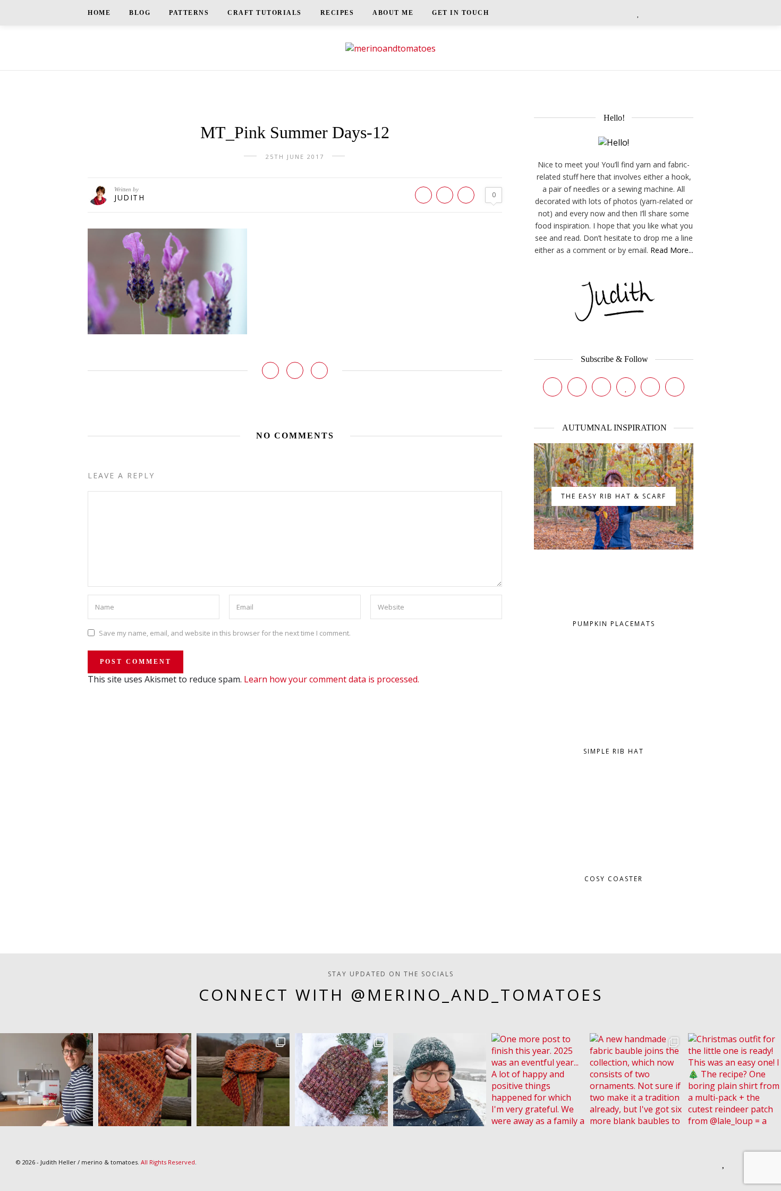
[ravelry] (650, 13)
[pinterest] (626, 13)
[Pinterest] (601, 386)
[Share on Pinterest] (444, 195)
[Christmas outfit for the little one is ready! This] (734, 1079)
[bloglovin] (638, 13)
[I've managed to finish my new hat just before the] (341, 1079)
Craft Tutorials (264, 12)
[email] (664, 13)
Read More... (671, 250)
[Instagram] (577, 386)
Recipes (337, 12)
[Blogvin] (625, 386)
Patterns (189, 12)
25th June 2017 (295, 157)
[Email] (674, 386)
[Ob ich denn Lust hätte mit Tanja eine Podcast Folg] (46, 1079)
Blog (139, 12)
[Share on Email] (465, 195)
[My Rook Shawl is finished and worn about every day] (243, 1079)
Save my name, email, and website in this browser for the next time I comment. (225, 632)
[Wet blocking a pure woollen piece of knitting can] (144, 1079)
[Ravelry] (650, 386)
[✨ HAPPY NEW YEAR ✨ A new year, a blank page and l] (439, 1079)
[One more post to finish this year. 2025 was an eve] (537, 1079)
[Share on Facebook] (423, 195)
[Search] (690, 13)
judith (129, 197)
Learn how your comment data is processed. (331, 679)
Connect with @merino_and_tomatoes (401, 995)
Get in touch (460, 12)
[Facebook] (552, 386)
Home (99, 12)
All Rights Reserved (168, 1162)
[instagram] (612, 13)
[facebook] (599, 13)
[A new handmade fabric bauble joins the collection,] (636, 1079)
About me (392, 12)
